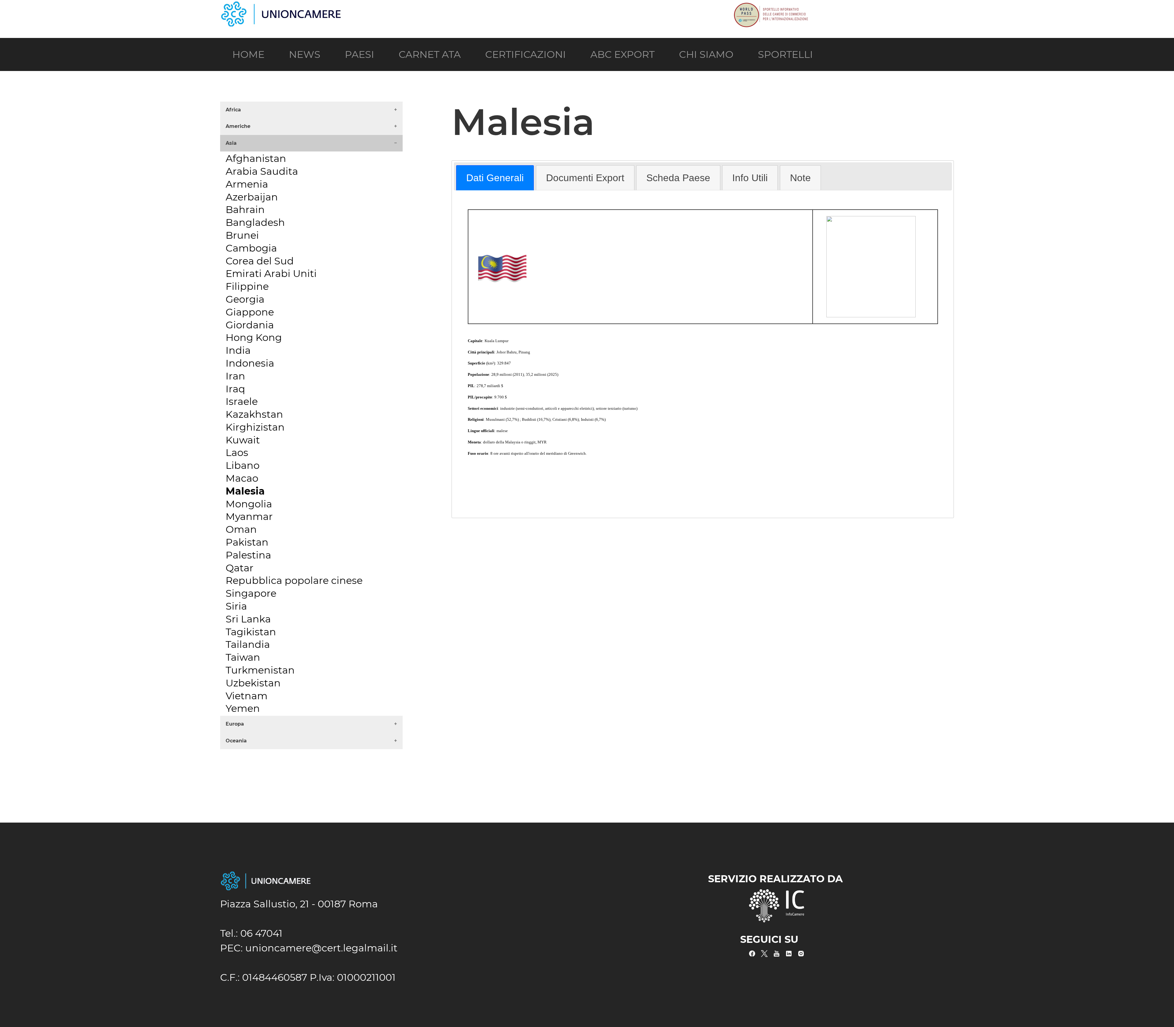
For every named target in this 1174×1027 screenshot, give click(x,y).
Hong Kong (254, 337)
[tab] (495, 177)
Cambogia (251, 248)
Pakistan (247, 542)
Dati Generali (495, 177)
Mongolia (249, 504)
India (238, 350)
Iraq (235, 389)
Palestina (248, 555)
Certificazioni (525, 54)
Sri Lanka (248, 619)
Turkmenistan (260, 670)
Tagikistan (251, 632)
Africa (233, 110)
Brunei (242, 235)
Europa (235, 724)
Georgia (245, 299)
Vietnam (247, 696)
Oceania (236, 741)
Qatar (239, 568)
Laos (237, 452)
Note (800, 177)
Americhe (238, 126)
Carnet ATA (430, 54)
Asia (231, 143)
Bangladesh (255, 222)
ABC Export (622, 54)
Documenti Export (585, 177)
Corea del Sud (260, 261)
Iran (235, 376)
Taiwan (243, 657)
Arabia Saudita (262, 171)
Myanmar (249, 516)
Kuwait (243, 440)
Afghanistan (256, 158)
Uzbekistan (253, 683)
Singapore (251, 593)
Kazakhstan (254, 414)
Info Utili (750, 177)
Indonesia (250, 363)
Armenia (247, 184)
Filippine (247, 286)
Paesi (359, 54)
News (304, 54)
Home (248, 54)
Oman (241, 529)
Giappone (250, 312)
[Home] (281, 7)
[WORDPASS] (770, 7)
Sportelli (785, 54)
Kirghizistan (255, 427)
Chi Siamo (706, 54)
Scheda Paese (678, 177)
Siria (236, 606)
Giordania (250, 325)
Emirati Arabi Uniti (271, 273)
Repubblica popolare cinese (294, 580)
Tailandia (248, 644)
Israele (242, 401)
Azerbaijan (252, 197)
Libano (243, 465)
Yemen (243, 708)
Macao (242, 478)
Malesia (245, 491)
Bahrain (245, 209)
